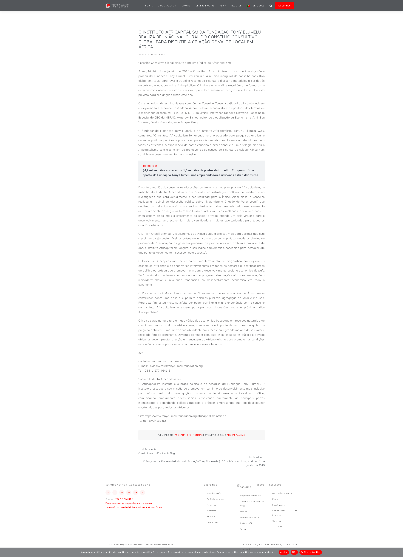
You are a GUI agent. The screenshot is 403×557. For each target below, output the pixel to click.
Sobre (149, 6)
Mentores (211, 510)
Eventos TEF (213, 522)
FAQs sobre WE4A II (249, 517)
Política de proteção (274, 544)
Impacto (186, 6)
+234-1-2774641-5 (123, 499)
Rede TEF (236, 6)
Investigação (278, 505)
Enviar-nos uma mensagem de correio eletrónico (129, 503)
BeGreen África (247, 523)
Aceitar (283, 552)
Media (222, 6)
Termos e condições (252, 544)
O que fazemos (167, 6)
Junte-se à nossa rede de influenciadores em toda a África (133, 507)
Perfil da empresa (215, 499)
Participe (211, 516)
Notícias (198, 435)
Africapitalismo (183, 435)
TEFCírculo (277, 527)
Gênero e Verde (205, 6)
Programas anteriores (250, 495)
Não (294, 552)
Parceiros (211, 505)
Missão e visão (214, 493)
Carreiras (276, 521)
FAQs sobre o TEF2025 (283, 493)
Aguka (243, 529)
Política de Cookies (310, 552)
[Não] (399, 552)
